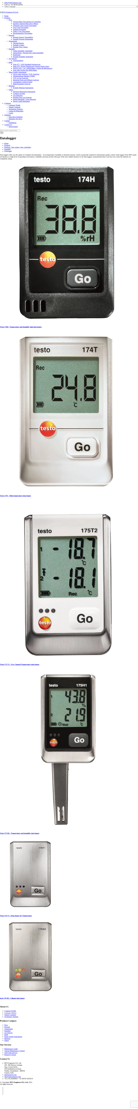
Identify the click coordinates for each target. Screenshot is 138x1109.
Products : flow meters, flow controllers (17, 147)
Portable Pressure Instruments (23, 39)
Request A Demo (10, 1055)
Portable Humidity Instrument (23, 57)
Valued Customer (14, 107)
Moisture (12, 86)
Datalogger (16, 55)
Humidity (12, 49)
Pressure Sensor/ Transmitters (23, 37)
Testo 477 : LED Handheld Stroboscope (26, 64)
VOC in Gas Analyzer (20, 78)
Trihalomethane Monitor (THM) (24, 76)
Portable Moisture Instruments (23, 88)
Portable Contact (18, 45)
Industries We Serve (15, 119)
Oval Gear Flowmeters (20, 27)
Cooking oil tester (19, 94)
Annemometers (18, 60)
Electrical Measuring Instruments (24, 92)
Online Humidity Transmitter (23, 51)
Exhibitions (12, 123)
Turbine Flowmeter (19, 29)
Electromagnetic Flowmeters (22, 33)
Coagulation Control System (22, 82)
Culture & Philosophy (16, 111)
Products (7, 145)
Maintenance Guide (11, 1049)
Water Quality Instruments (17, 72)
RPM (10, 62)
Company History (10, 1013)
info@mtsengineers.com (12, 1077)
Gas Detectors (18, 95)
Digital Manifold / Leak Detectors (24, 99)
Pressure (11, 35)
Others (11, 90)
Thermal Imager (18, 43)
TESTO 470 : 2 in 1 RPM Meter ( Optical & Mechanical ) (33, 68)
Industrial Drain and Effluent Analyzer (26, 80)
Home (6, 143)
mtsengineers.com (10, 1075)
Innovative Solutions (16, 117)
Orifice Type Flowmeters (21, 31)
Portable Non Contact (20, 47)
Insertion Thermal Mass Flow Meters (25, 24)
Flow (10, 20)
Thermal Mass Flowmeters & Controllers (27, 22)
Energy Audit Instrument (21, 101)
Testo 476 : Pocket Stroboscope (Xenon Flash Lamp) (31, 66)
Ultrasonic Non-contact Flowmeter (25, 26)
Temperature (13, 41)
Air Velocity (13, 59)
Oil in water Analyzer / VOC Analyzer (26, 74)
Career (11, 113)
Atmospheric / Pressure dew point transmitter (28, 53)
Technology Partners (16, 109)
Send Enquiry (13, 127)
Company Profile (14, 105)
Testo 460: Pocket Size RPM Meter (25, 70)
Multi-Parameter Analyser (21, 84)
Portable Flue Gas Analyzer (22, 97)
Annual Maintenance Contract (14, 1051)
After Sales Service (10, 1053)
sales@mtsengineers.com (12, 3)
